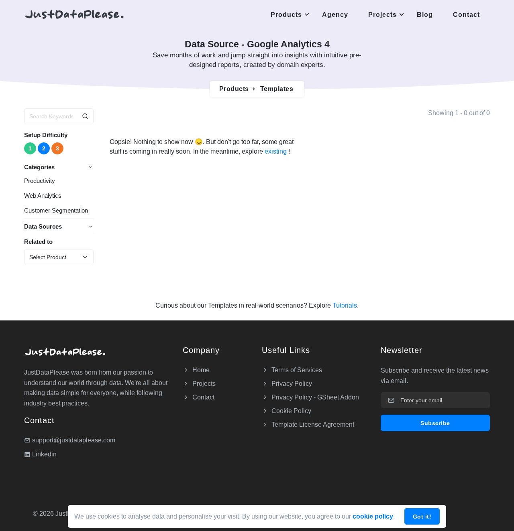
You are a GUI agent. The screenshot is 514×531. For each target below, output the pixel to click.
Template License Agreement (312, 424)
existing (276, 151)
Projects (382, 14)
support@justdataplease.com (73, 440)
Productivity (39, 180)
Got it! (422, 516)
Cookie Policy (290, 410)
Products (286, 14)
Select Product (47, 257)
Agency (335, 14)
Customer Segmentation (56, 210)
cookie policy (373, 516)
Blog (425, 14)
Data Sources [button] (43, 226)
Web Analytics (42, 195)
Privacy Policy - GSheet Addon (314, 397)
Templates (277, 88)
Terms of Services (296, 370)
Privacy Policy (291, 383)
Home (200, 370)
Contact (466, 14)
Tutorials (344, 305)
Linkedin (44, 454)
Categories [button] (39, 167)
